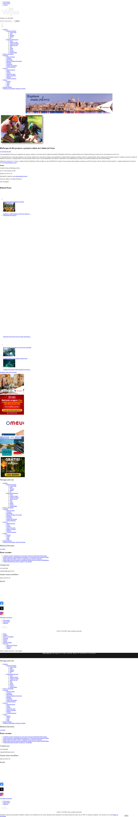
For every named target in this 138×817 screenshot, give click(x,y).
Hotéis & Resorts (10, 70)
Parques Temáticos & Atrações (14, 61)
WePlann (8, 77)
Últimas (5, 80)
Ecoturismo (9, 64)
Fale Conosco (6, 3)
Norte (11, 34)
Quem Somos (6, 2)
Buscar (17, 21)
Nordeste (12, 35)
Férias (7, 372)
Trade (7, 85)
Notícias (8, 81)
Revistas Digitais (7, 87)
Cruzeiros (8, 58)
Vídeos (8, 82)
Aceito (126, 815)
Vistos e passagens (11, 75)
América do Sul (13, 45)
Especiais (5, 55)
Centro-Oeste (13, 32)
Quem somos (6, 621)
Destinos (5, 29)
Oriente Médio (13, 52)
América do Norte (14, 44)
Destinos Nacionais (11, 31)
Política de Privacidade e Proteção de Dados (14, 88)
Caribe (11, 48)
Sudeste (11, 36)
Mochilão (8, 62)
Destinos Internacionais (12, 39)
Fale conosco (6, 620)
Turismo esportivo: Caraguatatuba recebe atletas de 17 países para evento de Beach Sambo (26, 557)
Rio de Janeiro (13, 372)
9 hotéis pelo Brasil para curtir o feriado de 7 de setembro (17, 561)
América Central (14, 42)
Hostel (8, 71)
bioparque (2, 372)
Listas (7, 84)
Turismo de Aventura (11, 65)
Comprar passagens (11, 78)
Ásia (11, 46)
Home (4, 633)
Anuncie (5, 5)
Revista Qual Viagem (11, 645)
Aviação (8, 72)
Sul (10, 38)
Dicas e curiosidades (8, 54)
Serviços (5, 68)
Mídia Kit (5, 623)
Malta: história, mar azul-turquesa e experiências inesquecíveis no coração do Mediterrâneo (26, 560)
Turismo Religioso (11, 67)
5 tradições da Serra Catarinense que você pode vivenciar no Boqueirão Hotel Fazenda (25, 556)
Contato (8, 648)
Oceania (12, 51)
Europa (11, 49)
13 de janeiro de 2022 (5, 151)
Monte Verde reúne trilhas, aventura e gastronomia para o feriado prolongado (22, 558)
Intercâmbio (9, 59)
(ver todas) (2, 549)
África (11, 41)
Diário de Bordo (10, 57)
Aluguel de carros (10, 74)
